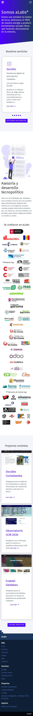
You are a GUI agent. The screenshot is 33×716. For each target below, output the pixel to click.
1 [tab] (12, 115)
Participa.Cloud (6, 676)
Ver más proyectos (16, 625)
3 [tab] (16, 115)
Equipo (3, 655)
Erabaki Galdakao (7, 690)
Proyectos (4, 652)
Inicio (3, 646)
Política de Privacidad (9, 707)
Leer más (10, 106)
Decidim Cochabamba (9, 687)
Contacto (4, 662)
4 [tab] (18, 115)
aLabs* (29, 714)
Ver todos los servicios (16, 121)
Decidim (11, 69)
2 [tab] (14, 115)
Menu (30, 2)
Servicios (4, 649)
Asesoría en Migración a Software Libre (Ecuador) (15, 697)
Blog (3, 658)
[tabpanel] (16, 84)
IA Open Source (6, 673)
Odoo (3, 679)
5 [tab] (20, 115)
